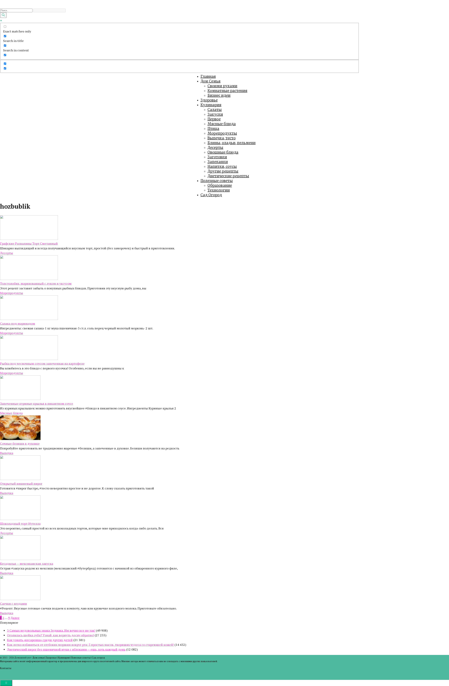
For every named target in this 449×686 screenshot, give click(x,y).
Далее (15, 618)
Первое (214, 119)
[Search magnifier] (3, 15)
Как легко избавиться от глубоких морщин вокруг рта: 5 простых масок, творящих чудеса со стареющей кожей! (90, 644)
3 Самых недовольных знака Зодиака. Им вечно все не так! (51, 630)
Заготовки (217, 157)
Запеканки (217, 162)
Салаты (214, 109)
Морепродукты (222, 133)
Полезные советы (216, 180)
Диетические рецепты (228, 176)
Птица (213, 128)
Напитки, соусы (222, 166)
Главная (208, 76)
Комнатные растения (227, 90)
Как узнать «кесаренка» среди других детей (40, 640)
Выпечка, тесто (221, 138)
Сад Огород (211, 195)
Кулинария (210, 105)
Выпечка (6, 453)
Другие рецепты (222, 171)
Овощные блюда (222, 152)
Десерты (215, 147)
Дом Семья (210, 81)
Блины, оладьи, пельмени (231, 143)
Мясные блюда (221, 124)
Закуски (215, 114)
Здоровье (209, 100)
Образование (219, 185)
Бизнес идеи (218, 95)
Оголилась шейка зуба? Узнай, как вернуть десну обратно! (50, 635)
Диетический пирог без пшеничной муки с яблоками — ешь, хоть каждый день (66, 649)
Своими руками (222, 86)
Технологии (218, 190)
